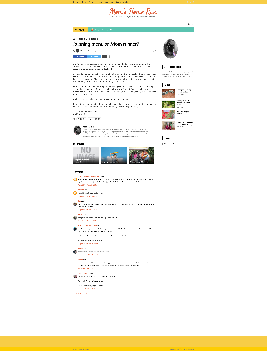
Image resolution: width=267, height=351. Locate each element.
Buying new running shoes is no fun (184, 91)
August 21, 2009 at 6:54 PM (87, 221)
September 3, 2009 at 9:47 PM (88, 268)
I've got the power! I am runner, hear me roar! (112, 29)
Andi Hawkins (83, 273)
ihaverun (81, 190)
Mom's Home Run (133, 11)
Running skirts (122, 2)
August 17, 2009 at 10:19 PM (87, 196)
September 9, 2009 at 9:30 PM (88, 289)
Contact (92, 2)
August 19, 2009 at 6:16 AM (87, 210)
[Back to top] (262, 346)
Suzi (79, 201)
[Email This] (104, 56)
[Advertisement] (115, 314)
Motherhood (81, 39)
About (83, 2)
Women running (106, 2)
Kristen (80, 248)
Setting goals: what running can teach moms (184, 103)
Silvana (80, 214)
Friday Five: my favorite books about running (185, 123)
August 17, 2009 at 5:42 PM (87, 185)
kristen (80, 260)
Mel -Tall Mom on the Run (87, 226)
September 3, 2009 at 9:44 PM (88, 255)
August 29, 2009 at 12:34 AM (88, 244)
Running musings (93, 39)
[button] (189, 24)
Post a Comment (81, 294)
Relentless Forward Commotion (89, 176)
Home (75, 2)
